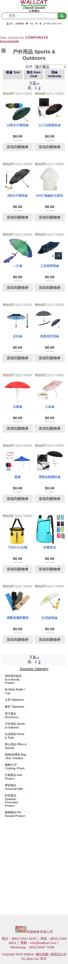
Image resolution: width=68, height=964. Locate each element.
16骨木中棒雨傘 (17, 125)
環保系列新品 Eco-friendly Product (12, 679)
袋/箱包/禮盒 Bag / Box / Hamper (14, 756)
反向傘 (17, 336)
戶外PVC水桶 (17, 547)
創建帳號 (20, 23)
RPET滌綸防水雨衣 (49, 195)
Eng (31, 23)
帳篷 (17, 477)
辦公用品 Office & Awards (15, 746)
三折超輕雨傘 (49, 265)
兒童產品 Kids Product (13, 776)
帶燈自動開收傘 (50, 477)
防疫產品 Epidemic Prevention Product (10, 800)
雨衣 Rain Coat (34, 74)
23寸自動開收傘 (50, 125)
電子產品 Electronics (11, 715)
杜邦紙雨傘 (50, 617)
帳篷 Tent (13, 72)
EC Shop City (30, 958)
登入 (11, 23)
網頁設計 (57, 954)
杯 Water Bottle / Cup (14, 691)
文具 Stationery (13, 700)
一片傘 (17, 265)
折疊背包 (49, 547)
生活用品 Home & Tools (13, 735)
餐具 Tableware (13, 707)
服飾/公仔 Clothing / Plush (14, 766)
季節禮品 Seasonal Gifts (13, 787)
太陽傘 (17, 406)
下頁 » (34, 83)
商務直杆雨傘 (49, 336)
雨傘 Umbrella (54, 74)
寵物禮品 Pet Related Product (14, 814)
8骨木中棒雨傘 (17, 195)
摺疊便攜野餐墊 (18, 617)
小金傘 (49, 406)
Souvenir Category (34, 669)
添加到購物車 (18, 147)
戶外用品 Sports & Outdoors (14, 725)
